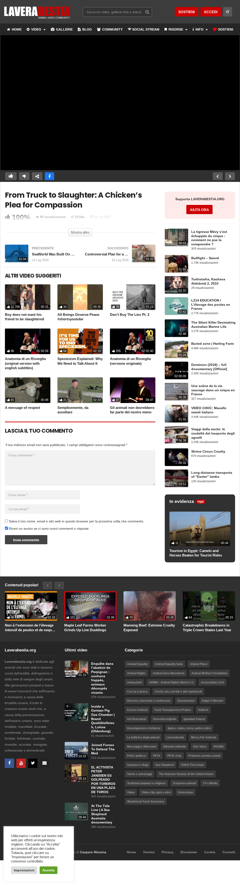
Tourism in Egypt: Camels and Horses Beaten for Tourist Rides (195, 553)
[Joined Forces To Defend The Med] (76, 751)
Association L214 (212, 682)
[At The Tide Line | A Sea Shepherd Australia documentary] (76, 811)
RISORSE (176, 29)
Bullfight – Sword (205, 258)
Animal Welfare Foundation (209, 673)
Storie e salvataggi (139, 774)
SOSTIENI (225, 29)
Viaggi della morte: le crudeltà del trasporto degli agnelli (213, 433)
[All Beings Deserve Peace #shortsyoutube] (80, 297)
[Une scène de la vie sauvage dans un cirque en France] (176, 391)
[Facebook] (9, 763)
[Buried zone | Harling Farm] (176, 349)
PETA (156, 755)
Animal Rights (136, 673)
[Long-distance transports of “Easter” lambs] (176, 478)
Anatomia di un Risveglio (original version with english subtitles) (25, 363)
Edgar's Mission (212, 700)
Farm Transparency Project (172, 710)
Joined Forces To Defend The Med (103, 749)
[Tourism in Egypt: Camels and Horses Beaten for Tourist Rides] (199, 529)
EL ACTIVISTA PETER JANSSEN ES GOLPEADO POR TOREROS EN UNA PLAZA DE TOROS (103, 780)
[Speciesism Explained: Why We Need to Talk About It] (80, 341)
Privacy (167, 852)
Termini (149, 852)
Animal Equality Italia (169, 664)
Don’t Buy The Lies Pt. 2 (129, 315)
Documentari (186, 700)
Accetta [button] (48, 870)
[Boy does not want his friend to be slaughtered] (27, 297)
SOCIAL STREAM (145, 29)
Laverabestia (175, 737)
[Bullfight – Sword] (176, 264)
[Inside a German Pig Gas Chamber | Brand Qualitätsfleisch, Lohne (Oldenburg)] (76, 712)
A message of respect (22, 408)
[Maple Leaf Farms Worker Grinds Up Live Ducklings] (90, 606)
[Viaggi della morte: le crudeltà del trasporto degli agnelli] (176, 435)
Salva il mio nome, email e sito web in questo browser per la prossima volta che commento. (76, 521)
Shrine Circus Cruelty (208, 451)
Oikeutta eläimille (174, 746)
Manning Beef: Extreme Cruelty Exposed (149, 627)
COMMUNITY (112, 29)
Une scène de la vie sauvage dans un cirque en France (213, 390)
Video (131, 792)
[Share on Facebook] (49, 176)
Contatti (228, 852)
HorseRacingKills (164, 719)
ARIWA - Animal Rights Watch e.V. (171, 682)
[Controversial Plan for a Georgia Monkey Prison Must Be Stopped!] (120, 256)
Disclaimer (188, 852)
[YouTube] (21, 763)
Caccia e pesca (137, 691)
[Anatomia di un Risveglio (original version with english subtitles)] (27, 341)
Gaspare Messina (93, 852)
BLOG (86, 29)
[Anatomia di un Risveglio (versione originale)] (132, 341)
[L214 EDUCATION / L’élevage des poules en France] (176, 306)
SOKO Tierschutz (192, 765)
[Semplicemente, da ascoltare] (80, 390)
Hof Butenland (136, 719)
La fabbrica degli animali (143, 737)
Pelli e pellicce (136, 755)
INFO (199, 29)
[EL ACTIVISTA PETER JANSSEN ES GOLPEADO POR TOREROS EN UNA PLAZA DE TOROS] (76, 773)
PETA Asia (174, 755)
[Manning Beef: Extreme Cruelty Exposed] (150, 606)
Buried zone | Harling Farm (212, 343)
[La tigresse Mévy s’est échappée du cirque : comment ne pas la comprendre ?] (176, 237)
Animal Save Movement (168, 673)
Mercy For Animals (203, 737)
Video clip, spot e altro (156, 792)
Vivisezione (185, 792)
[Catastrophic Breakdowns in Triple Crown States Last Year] (209, 606)
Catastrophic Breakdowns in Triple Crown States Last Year (207, 627)
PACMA (219, 746)
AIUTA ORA (199, 210)
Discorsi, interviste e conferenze (148, 700)
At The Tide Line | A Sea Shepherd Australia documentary (101, 814)
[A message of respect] (27, 390)
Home (131, 852)
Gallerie (203, 710)
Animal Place (198, 664)
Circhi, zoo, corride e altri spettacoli (178, 691)
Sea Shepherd (164, 765)
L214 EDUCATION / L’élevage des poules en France (210, 304)
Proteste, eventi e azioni (204, 755)
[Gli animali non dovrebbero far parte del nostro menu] (132, 390)
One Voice (199, 746)
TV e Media (210, 783)
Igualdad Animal (194, 719)
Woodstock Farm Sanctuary (145, 801)
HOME (16, 29)
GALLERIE (64, 29)
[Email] (44, 763)
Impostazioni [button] (24, 870)
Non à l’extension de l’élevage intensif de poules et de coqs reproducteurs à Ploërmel (29, 627)
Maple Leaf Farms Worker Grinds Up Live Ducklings (85, 627)
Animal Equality (137, 664)
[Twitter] (33, 763)
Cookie (209, 852)
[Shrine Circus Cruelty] (176, 457)
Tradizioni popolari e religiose (146, 783)
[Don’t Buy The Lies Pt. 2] (132, 297)
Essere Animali (137, 710)
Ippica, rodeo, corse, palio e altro (189, 728)
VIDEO (36, 29)
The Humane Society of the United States (186, 774)
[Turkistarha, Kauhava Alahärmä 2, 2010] (176, 285)
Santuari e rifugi (137, 765)
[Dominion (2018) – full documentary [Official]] (176, 370)
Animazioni (134, 682)
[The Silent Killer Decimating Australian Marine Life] (176, 328)
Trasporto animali (184, 783)
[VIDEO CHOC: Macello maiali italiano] (176, 414)
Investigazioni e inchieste (144, 728)
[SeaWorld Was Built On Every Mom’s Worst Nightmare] (40, 256)
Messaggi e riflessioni (141, 746)
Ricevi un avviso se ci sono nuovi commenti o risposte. (49, 528)
